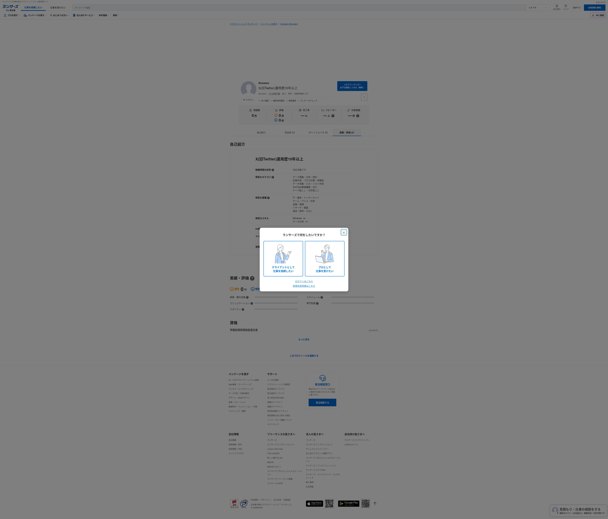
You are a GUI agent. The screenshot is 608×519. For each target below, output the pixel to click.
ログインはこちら (304, 281)
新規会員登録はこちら (304, 285)
